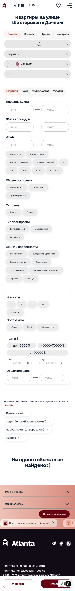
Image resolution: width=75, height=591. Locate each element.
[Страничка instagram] (68, 544)
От (10, 359)
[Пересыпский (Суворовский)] (47, 429)
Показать (56, 583)
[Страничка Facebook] (18, 5)
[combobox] (35, 44)
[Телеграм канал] (15, 5)
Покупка (12, 34)
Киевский (12, 437)
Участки (58, 91)
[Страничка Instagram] (22, 5)
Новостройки (62, 34)
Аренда (46, 34)
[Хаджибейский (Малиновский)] (49, 421)
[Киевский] (22, 437)
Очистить (18, 583)
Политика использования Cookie (24, 570)
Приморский (14, 413)
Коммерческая (40, 91)
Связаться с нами (54, 514)
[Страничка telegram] (54, 544)
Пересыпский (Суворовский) (25, 429)
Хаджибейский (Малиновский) (26, 421)
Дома (25, 91)
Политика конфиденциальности (24, 565)
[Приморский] (26, 413)
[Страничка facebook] (61, 544)
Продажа (29, 34)
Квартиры (12, 91)
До (43, 359)
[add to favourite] (58, 5)
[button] (13, 64)
